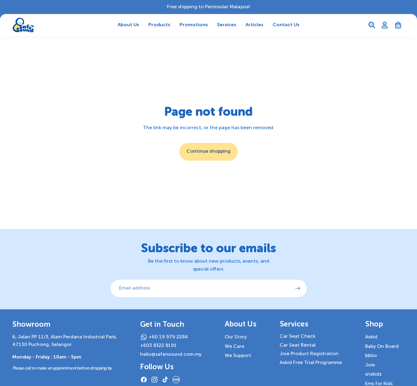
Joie (370, 365)
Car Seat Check (297, 336)
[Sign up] (298, 288)
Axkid (371, 337)
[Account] (384, 25)
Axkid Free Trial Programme (311, 362)
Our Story (236, 337)
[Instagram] (154, 379)
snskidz (373, 374)
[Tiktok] (165, 379)
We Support (238, 355)
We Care (234, 346)
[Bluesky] (176, 379)
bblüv (371, 355)
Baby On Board (382, 346)
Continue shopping (208, 151)
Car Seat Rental (298, 345)
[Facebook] (143, 379)
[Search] (372, 25)
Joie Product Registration (309, 353)
